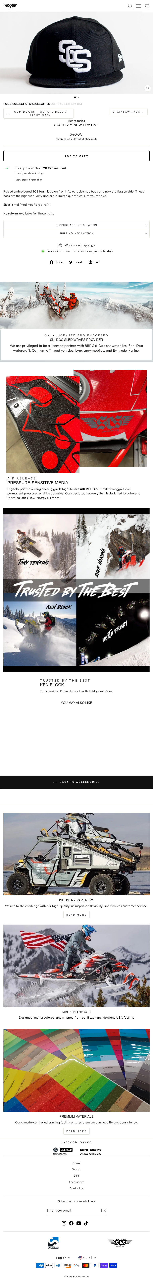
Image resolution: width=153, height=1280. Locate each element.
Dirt (76, 1175)
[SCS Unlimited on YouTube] (78, 1223)
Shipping (61, 138)
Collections (21, 104)
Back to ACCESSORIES (79, 781)
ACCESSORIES (41, 104)
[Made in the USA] (76, 966)
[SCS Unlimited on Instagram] (64, 1223)
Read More (76, 914)
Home (7, 104)
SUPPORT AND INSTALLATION (76, 224)
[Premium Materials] (76, 1070)
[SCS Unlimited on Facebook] (71, 1223)
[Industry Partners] (76, 854)
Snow (76, 1163)
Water (76, 1169)
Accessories (76, 1182)
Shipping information (76, 233)
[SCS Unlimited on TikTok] (86, 1223)
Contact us (77, 1188)
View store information (29, 179)
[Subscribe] (103, 1210)
